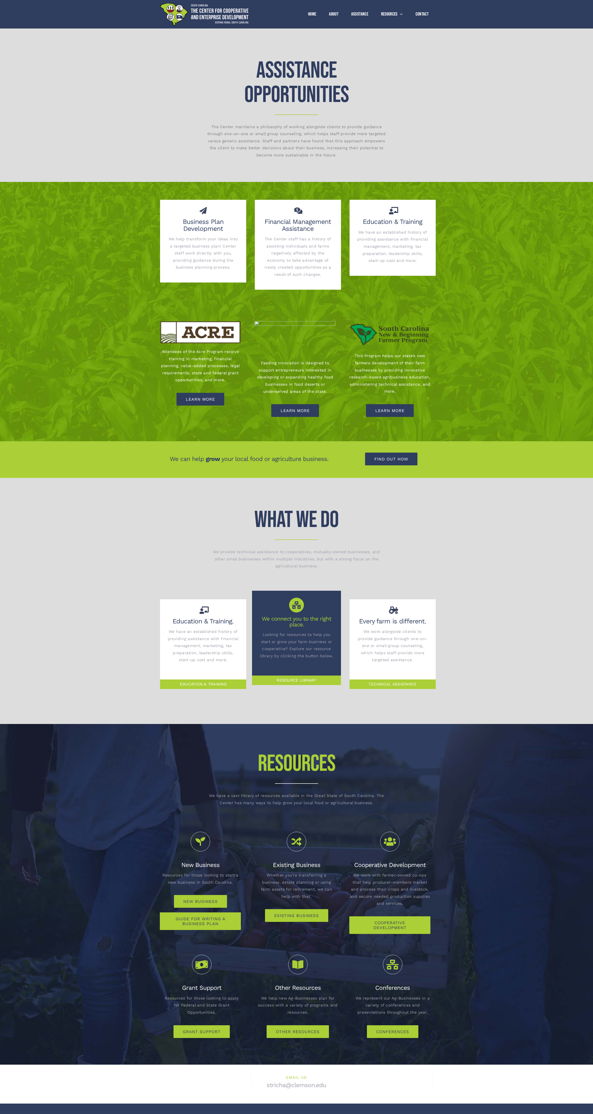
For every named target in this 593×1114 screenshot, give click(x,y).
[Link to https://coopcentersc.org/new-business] (200, 841)
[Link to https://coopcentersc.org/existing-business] (296, 841)
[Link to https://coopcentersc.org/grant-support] (201, 964)
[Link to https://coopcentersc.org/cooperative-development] (390, 841)
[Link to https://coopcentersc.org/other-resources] (298, 964)
